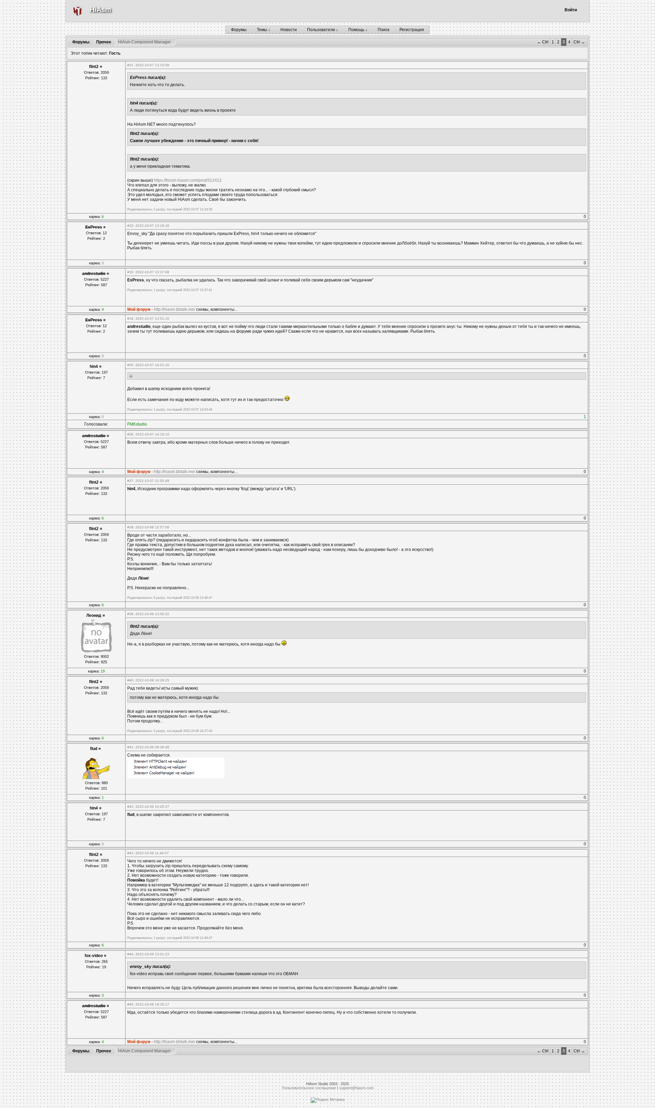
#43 (130, 853)
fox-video (94, 955)
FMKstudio (137, 424)
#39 (130, 614)
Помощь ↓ (357, 29)
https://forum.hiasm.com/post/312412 (188, 180)
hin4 (94, 366)
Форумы (239, 29)
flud (93, 748)
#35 (130, 365)
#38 (130, 527)
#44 (130, 954)
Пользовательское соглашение (309, 1088)
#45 (130, 1004)
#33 (130, 272)
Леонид (93, 615)
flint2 (94, 66)
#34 (130, 318)
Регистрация (411, 29)
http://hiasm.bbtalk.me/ (174, 309)
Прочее (103, 42)
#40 (130, 680)
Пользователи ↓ (322, 29)
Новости (288, 29)
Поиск (383, 29)
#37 (130, 481)
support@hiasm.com (356, 1088)
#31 (130, 65)
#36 (130, 434)
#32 (130, 225)
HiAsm (100, 9)
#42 (130, 806)
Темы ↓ (263, 29)
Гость (114, 53)
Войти (571, 10)
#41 (130, 747)
